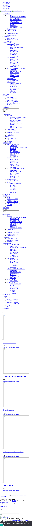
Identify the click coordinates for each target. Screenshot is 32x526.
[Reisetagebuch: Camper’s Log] (17, 432)
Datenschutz (28, 520)
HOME (8, 495)
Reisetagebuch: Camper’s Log (13, 452)
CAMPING (3, 496)
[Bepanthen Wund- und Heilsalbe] (17, 361)
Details (17, 347)
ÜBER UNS (14, 495)
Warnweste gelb (8, 485)
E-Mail (14, 501)
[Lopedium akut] (17, 394)
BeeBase (14, 520)
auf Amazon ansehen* (9, 347)
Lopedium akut (8, 410)
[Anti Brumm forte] (17, 327)
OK (1, 525)
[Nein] (3, 525)
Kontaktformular (4, 502)
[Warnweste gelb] (17, 470)
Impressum (21, 520)
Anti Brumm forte (9, 343)
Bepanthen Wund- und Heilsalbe (14, 376)
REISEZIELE (23, 495)
